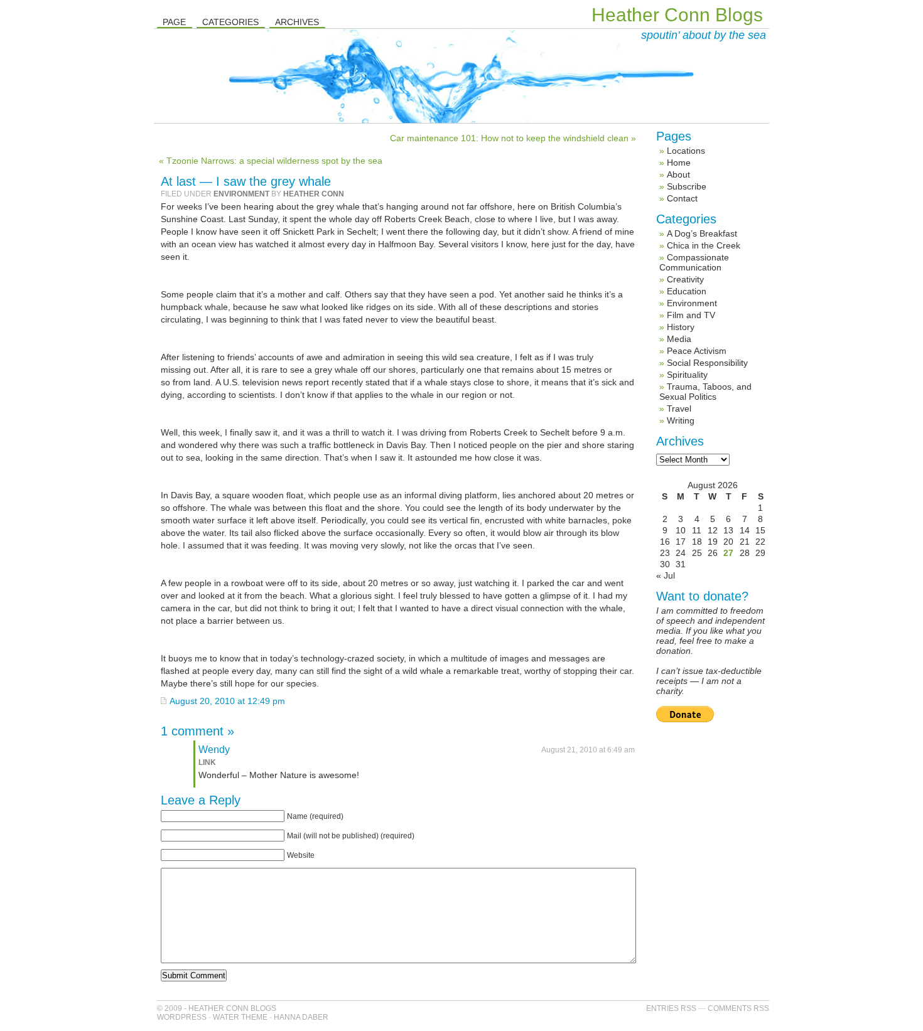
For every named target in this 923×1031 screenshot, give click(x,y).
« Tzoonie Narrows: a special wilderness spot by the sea (270, 161)
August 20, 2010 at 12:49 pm (227, 701)
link (207, 762)
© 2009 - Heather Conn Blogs (216, 1008)
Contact (682, 198)
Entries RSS (671, 1008)
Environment (241, 194)
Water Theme (240, 1017)
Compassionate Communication (694, 262)
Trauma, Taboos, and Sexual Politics (705, 392)
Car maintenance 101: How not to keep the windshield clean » (513, 138)
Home (679, 163)
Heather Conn (313, 194)
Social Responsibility (707, 363)
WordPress (182, 1017)
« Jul (665, 575)
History (680, 327)
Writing (680, 420)
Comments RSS (738, 1008)
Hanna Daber (301, 1017)
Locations (686, 151)
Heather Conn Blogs (677, 14)
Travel (679, 408)
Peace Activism (696, 351)
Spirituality (687, 375)
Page (174, 22)
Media (679, 339)
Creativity (685, 279)
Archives (297, 22)
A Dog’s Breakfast (702, 233)
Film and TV (691, 315)
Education (686, 291)
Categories (230, 22)
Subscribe (686, 186)
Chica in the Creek (703, 245)
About (678, 174)
